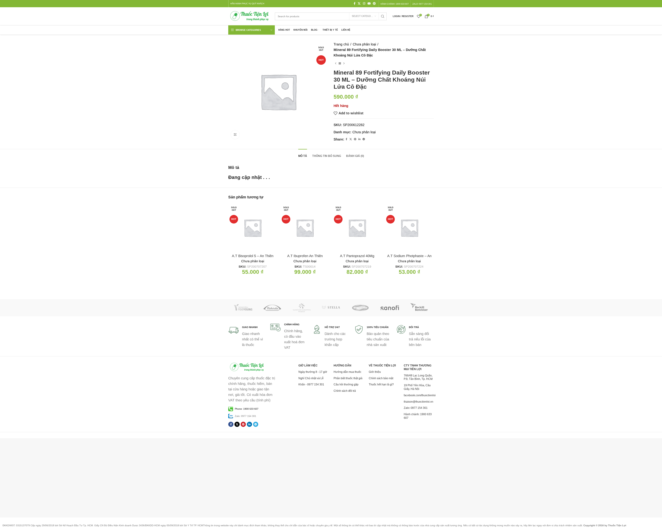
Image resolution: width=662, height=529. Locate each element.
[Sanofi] (389, 307)
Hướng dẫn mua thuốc (347, 371)
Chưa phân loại (364, 44)
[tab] (302, 154)
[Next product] (344, 63)
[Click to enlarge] (235, 134)
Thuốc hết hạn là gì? (381, 384)
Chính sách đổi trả (345, 390)
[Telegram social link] (364, 139)
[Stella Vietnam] (331, 307)
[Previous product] (336, 63)
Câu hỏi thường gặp (346, 384)
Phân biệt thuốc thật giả (348, 378)
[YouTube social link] (369, 3)
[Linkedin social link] (359, 139)
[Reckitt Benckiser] (419, 307)
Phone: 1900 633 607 (246, 408)
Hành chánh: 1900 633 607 (394, 4)
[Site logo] (249, 16)
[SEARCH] (383, 16)
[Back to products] (340, 63)
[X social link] (359, 3)
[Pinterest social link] (374, 3)
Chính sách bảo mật (381, 378)
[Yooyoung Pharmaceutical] (243, 307)
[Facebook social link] (355, 3)
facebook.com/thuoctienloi (419, 395)
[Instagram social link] (364, 3)
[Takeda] (272, 307)
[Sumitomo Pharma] (301, 307)
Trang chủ (341, 44)
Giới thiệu (375, 371)
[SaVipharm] (360, 307)
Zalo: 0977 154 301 (416, 407)
